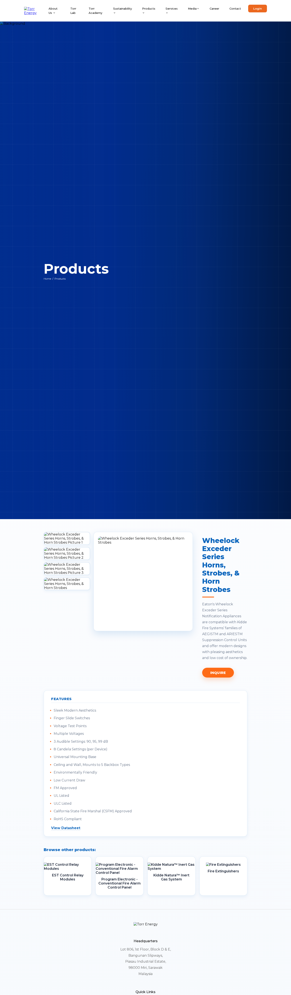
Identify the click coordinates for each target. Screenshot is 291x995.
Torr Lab (73, 10)
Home (47, 278)
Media (192, 8)
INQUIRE (218, 673)
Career (214, 8)
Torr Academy (95, 10)
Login (257, 8)
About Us (53, 10)
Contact (235, 8)
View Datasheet (65, 828)
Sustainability (122, 8)
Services (172, 8)
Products (148, 8)
